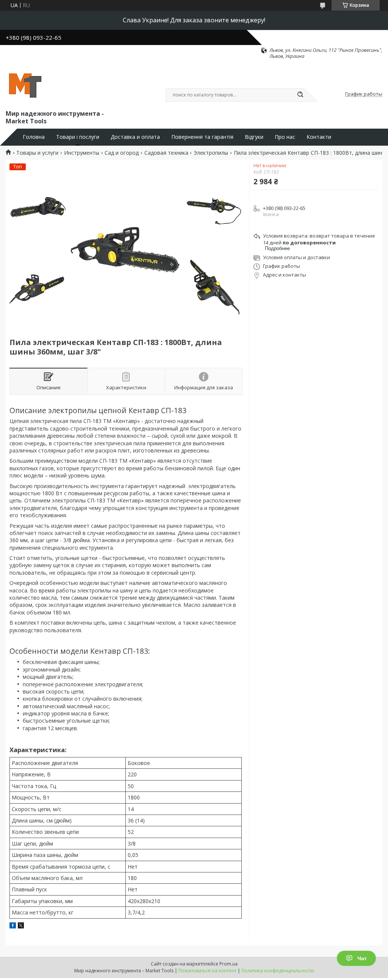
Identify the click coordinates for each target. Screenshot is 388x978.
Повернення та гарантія (202, 137)
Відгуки (254, 137)
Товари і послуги (77, 137)
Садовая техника (166, 152)
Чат (362, 958)
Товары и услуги (37, 152)
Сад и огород (122, 152)
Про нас (285, 137)
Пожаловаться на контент (207, 970)
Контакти (319, 137)
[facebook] (12, 926)
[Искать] (300, 95)
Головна (34, 137)
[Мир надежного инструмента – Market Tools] (25, 84)
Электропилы (211, 152)
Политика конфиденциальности (277, 970)
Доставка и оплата (135, 137)
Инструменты (81, 152)
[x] (21, 926)
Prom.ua (228, 964)
